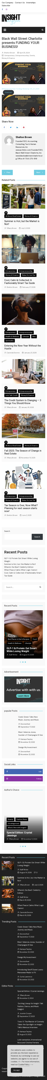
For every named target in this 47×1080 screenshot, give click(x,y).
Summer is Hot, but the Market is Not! (20, 564)
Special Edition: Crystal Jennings (30, 991)
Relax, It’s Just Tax (28, 275)
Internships (31, 2)
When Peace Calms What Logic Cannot (20, 570)
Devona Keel (25, 724)
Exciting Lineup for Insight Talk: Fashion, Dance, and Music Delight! (21, 829)
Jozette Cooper (15, 836)
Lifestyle (26, 337)
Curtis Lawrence (26, 977)
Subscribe (6, 5)
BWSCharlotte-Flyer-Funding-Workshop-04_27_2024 (20, 89)
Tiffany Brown (12, 228)
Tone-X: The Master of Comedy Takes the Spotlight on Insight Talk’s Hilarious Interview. (30, 1024)
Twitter (10, 127)
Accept (16, 1070)
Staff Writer (24, 870)
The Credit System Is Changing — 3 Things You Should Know (22, 402)
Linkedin (17, 127)
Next (38, 172)
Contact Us (20, 2)
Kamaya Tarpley (27, 739)
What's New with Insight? (17, 822)
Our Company (7, 2)
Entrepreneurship (22, 56)
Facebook (2, 9)
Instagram (6, 9)
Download (8, 92)
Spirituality (10, 341)
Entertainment (13, 818)
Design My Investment (27, 747)
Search (7, 531)
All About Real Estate (13, 216)
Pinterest (23, 127)
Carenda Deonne (13, 353)
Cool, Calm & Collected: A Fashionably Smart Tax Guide (19, 282)
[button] (20, 662)
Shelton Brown (9, 53)
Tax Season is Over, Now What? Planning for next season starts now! (21, 508)
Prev (8, 172)
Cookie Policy (23, 1064)
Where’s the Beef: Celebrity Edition (18, 567)
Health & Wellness (12, 337)
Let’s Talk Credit (11, 395)
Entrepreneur (10, 56)
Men (34, 337)
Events (32, 56)
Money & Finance (8, 58)
